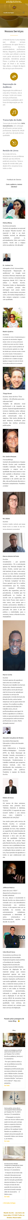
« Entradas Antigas (9, 1203)
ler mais (7, 1085)
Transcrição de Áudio (12, 120)
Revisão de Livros (10, 151)
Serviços (19, 1056)
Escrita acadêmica (10, 1056)
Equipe (9, 1054)
